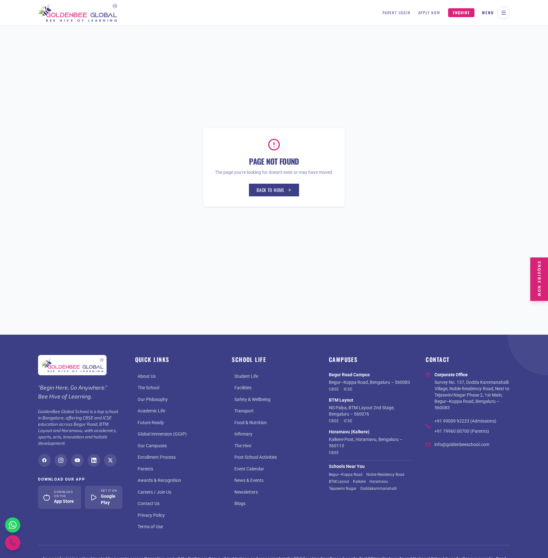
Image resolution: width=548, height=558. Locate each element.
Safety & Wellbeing (252, 399)
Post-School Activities (255, 457)
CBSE (334, 389)
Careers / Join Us (154, 492)
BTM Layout (339, 481)
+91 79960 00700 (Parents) (461, 431)
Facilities (242, 387)
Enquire (461, 12)
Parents (145, 468)
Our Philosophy (153, 399)
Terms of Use (150, 526)
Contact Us (149, 503)
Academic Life (151, 410)
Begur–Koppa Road (345, 474)
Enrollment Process (157, 457)
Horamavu (378, 481)
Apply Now (429, 12)
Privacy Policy (151, 515)
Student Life (246, 376)
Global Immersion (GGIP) (162, 434)
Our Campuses (152, 445)
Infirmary (243, 434)
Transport (244, 410)
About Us (147, 376)
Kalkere (359, 481)
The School (148, 387)
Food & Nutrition (250, 422)
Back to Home (270, 190)
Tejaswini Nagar (342, 488)
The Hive (242, 445)
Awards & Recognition (159, 480)
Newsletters (246, 492)
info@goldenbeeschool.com (461, 444)
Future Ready (151, 422)
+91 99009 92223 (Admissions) (465, 420)
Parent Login (396, 12)
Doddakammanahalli (378, 488)
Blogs (239, 503)
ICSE (348, 389)
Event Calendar (249, 468)
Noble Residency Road (385, 474)
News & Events (249, 480)
